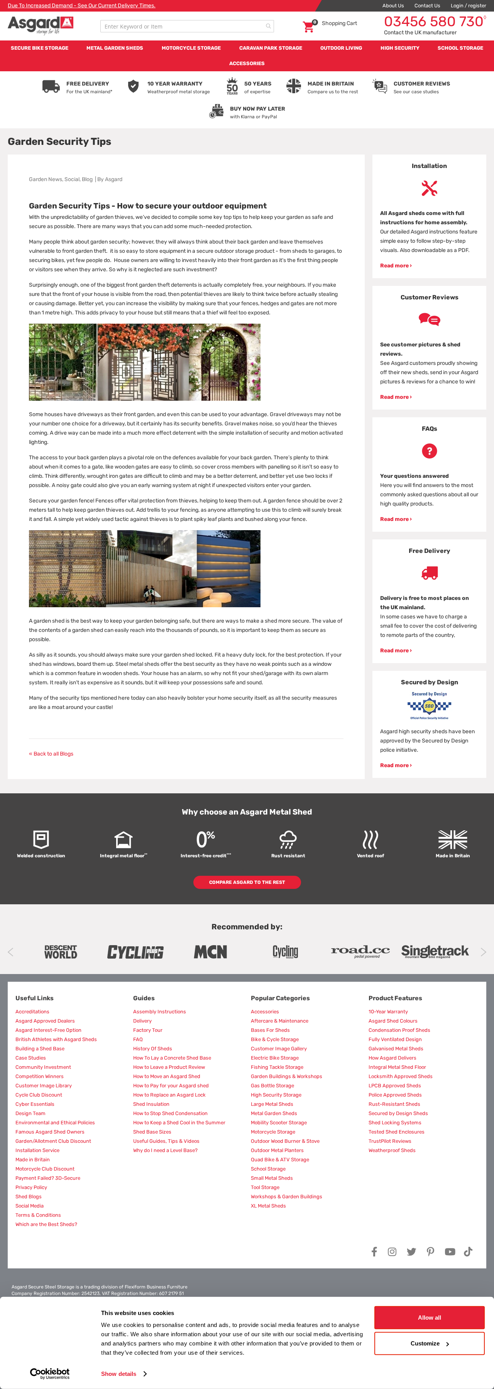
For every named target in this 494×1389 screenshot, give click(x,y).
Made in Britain (32, 1159)
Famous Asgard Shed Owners (50, 1132)
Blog (87, 179)
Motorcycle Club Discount (44, 1169)
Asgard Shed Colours (393, 1021)
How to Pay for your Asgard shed (171, 1085)
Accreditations (32, 1011)
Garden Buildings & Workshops (286, 1076)
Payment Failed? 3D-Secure (47, 1178)
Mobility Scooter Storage (279, 1122)
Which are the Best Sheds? (46, 1224)
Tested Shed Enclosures (397, 1132)
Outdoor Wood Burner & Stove (285, 1141)
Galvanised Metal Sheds (396, 1048)
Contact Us (427, 5)
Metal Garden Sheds (274, 1113)
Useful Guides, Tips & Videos (166, 1141)
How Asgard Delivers (392, 1058)
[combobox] (187, 26)
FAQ (138, 1039)
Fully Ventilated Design (395, 1039)
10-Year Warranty (388, 1011)
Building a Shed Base (39, 1048)
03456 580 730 (435, 21)
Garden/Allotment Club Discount (53, 1141)
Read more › (396, 265)
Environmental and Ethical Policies (55, 1122)
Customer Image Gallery (279, 1048)
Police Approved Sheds (395, 1095)
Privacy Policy (31, 1187)
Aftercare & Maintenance (279, 1021)
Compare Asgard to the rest (247, 882)
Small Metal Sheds (272, 1178)
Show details (118, 1374)
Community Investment (43, 1067)
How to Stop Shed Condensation (170, 1113)
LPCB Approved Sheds (395, 1085)
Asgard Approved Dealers (45, 1021)
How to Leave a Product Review (169, 1067)
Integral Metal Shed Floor (397, 1067)
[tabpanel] (429, 216)
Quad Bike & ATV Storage (280, 1159)
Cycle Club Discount (38, 1095)
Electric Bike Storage (275, 1058)
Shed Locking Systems (395, 1122)
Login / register (468, 5)
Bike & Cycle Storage (275, 1039)
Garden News (45, 179)
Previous (11, 952)
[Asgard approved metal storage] (60, 952)
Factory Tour (147, 1030)
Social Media (29, 1206)
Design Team (30, 1113)
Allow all (429, 1317)
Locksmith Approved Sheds (401, 1076)
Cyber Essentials (34, 1104)
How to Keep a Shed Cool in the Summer (179, 1122)
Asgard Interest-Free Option (48, 1030)
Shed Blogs (28, 1196)
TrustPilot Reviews (390, 1141)
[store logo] (40, 26)
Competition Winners (39, 1076)
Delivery (142, 1021)
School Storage (268, 1169)
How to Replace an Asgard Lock (169, 1095)
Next (483, 952)
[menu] (247, 55)
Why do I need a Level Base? (165, 1150)
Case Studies (30, 1058)
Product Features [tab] (395, 998)
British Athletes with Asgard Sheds (56, 1039)
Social (72, 179)
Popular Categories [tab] (280, 998)
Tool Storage (265, 1187)
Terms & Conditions (38, 1215)
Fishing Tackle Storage (277, 1067)
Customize (425, 1343)
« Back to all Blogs (51, 754)
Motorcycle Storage (273, 1132)
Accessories (265, 1011)
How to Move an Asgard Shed (166, 1076)
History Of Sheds (152, 1048)
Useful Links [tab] (34, 998)
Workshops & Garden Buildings (286, 1196)
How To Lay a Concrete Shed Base (172, 1058)
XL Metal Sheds (268, 1206)
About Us (393, 5)
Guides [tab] (144, 998)
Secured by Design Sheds (398, 1113)
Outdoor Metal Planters (277, 1150)
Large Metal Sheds (272, 1104)
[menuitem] (39, 48)
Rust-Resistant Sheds (394, 1104)
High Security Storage (276, 1095)
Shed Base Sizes (152, 1132)
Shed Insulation (151, 1104)
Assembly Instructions (159, 1011)
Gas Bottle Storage (272, 1085)
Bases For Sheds (270, 1030)
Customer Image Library (43, 1085)
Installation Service (37, 1150)
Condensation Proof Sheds (399, 1030)
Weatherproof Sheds (392, 1150)
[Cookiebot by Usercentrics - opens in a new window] (50, 1374)
